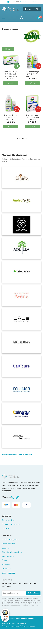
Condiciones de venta (18, 623)
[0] (38, 18)
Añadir (10, 83)
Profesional (6, 569)
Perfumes (6, 564)
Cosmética (6, 548)
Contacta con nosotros (28, 2)
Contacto (5, 528)
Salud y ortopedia (9, 573)
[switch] (5, 619)
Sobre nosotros (8, 520)
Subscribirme (33, 593)
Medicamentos (8, 556)
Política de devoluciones (10, 626)
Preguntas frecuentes (11, 524)
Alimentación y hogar (10, 539)
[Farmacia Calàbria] (11, 9)
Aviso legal (6, 623)
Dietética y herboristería (12, 552)
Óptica (4, 560)
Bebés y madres (8, 544)
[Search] (37, 9)
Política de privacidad (27, 626)
